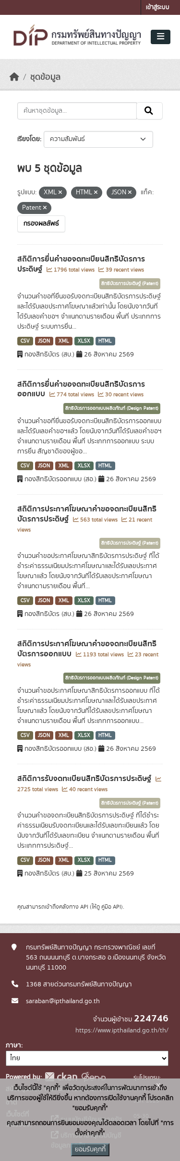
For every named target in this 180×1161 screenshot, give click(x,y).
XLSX (84, 341)
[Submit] (149, 110)
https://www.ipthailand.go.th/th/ (121, 1030)
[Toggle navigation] (160, 37)
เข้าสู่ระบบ (157, 7)
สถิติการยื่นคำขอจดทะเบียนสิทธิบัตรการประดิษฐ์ (81, 264)
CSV (25, 341)
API (84, 906)
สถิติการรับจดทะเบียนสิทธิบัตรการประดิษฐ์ (85, 778)
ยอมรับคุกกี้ (90, 1149)
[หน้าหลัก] (14, 77)
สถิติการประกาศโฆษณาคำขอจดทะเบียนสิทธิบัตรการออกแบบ (86, 649)
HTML (105, 341)
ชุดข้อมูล (45, 77)
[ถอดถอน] (60, 193)
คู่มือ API (111, 906)
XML (64, 341)
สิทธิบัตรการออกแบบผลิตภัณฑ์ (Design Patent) (111, 408)
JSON (44, 341)
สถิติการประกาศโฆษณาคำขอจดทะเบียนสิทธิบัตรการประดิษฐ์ (86, 514)
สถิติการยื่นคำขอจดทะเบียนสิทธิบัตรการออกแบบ (81, 389)
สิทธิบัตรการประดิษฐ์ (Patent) (129, 283)
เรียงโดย (28, 139)
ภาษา (13, 1045)
